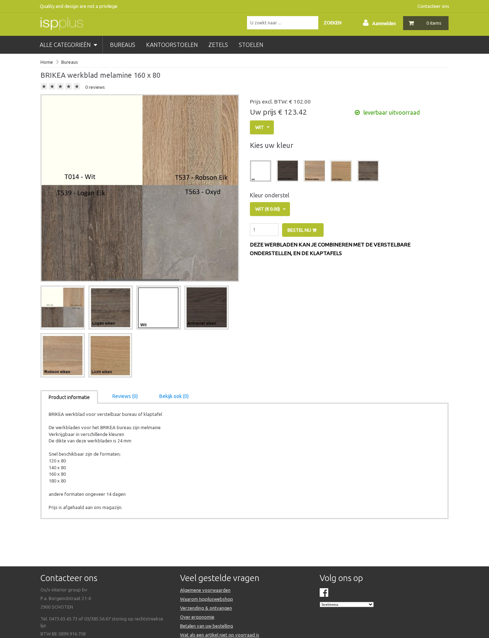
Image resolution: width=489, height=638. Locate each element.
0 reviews (95, 87)
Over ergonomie (197, 616)
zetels (218, 45)
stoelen (251, 45)
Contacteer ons (433, 6)
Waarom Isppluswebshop (206, 598)
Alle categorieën (66, 45)
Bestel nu (299, 229)
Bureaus (69, 61)
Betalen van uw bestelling (206, 625)
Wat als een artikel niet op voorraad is (219, 634)
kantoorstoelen (172, 45)
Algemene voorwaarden (205, 590)
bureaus (122, 45)
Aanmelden (384, 23)
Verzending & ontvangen (206, 607)
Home (46, 61)
